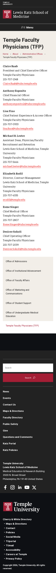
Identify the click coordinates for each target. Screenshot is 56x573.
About (15, 54)
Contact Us (9, 404)
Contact (10, 528)
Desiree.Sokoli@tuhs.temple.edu (22, 249)
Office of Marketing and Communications (17, 292)
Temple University (8, 3)
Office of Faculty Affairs (18, 280)
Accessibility (13, 549)
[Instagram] (12, 487)
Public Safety (10, 424)
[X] (34, 487)
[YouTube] (26, 487)
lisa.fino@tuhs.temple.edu (18, 128)
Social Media (13, 536)
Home (5, 54)
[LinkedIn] (19, 487)
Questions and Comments (17, 437)
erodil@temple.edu (14, 199)
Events (7, 398)
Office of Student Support (18, 303)
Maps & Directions (13, 411)
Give (5, 430)
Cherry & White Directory (17, 519)
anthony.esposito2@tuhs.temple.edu (24, 103)
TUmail (10, 545)
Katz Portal (9, 443)
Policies (10, 532)
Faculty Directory (13, 417)
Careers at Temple (16, 554)
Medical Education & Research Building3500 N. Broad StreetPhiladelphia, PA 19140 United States (24, 475)
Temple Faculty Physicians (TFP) (22, 325)
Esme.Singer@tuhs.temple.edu (20, 224)
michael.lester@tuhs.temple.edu (22, 166)
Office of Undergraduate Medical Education (22, 314)
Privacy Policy (14, 558)
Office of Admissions (16, 261)
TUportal (11, 541)
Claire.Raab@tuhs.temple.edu (20, 83)
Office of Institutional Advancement (23, 271)
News (6, 391)
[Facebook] (5, 487)
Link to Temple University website (21, 507)
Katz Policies (10, 450)
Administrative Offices (33, 54)
